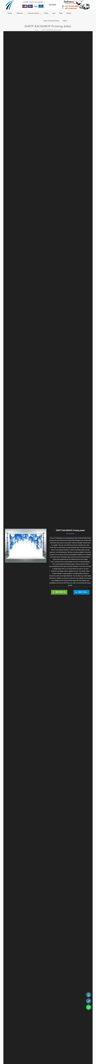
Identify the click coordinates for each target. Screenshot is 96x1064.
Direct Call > (83, 592)
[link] (10, 18)
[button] (88, 1007)
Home (36, 30)
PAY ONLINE (52, 4)
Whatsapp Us (60, 592)
